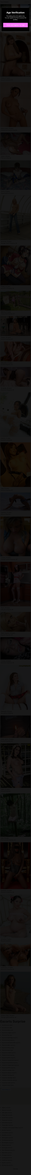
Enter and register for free (15, 25)
